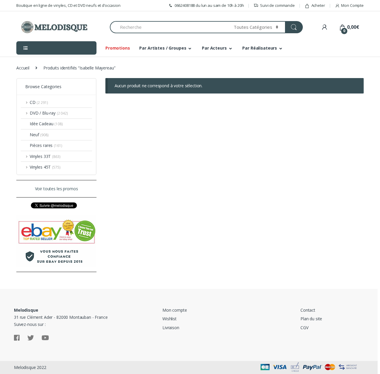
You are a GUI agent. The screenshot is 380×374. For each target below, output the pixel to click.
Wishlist (169, 318)
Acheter (318, 5)
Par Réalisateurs (259, 48)
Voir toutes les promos (56, 188)
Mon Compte (352, 5)
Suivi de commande (277, 5)
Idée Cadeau (41, 123)
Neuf (34, 134)
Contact (307, 310)
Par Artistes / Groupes (162, 48)
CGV (304, 327)
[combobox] (168, 27)
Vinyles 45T (40, 167)
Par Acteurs (214, 48)
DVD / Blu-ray (43, 113)
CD (33, 102)
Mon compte (174, 310)
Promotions (117, 48)
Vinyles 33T (40, 156)
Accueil (22, 68)
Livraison (170, 327)
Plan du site (311, 318)
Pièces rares (41, 145)
